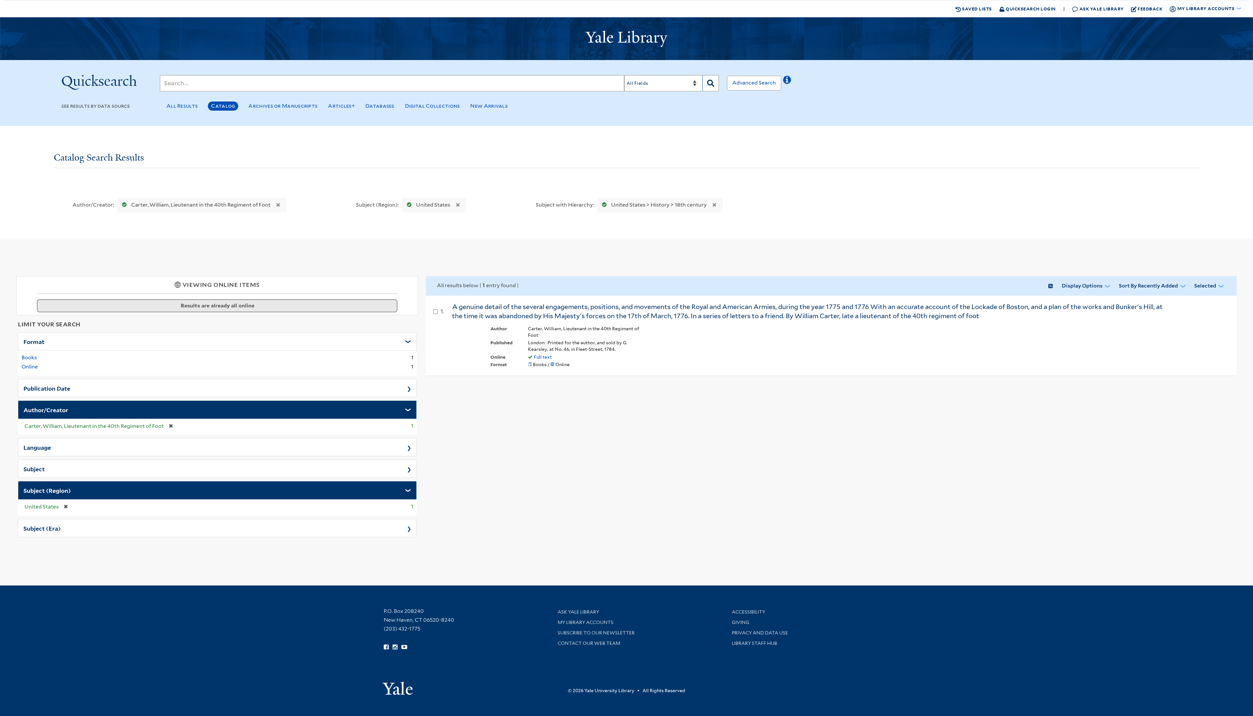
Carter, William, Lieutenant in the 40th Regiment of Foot (200, 205)
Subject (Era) (42, 528)
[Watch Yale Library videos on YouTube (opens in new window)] (404, 647)
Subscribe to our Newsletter (596, 632)
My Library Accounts (585, 622)
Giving (740, 622)
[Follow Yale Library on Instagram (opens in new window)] (395, 647)
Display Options (1082, 286)
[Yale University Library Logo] (626, 39)
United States (433, 205)
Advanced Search (754, 83)
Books (29, 357)
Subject (34, 469)
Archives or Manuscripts (282, 106)
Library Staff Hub (754, 643)
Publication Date (46, 388)
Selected (1205, 286)
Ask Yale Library (1101, 9)
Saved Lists (976, 9)
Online (30, 367)
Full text (543, 357)
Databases (379, 106)
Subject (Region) (47, 490)
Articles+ (341, 106)
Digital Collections (432, 106)
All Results (182, 106)
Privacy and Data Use (760, 632)
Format (33, 341)
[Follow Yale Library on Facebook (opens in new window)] (386, 647)
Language (37, 447)
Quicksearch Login (1030, 9)
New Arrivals (489, 106)
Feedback (1149, 9)
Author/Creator (45, 409)
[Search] (711, 83)
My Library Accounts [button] (1206, 8)
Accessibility (748, 612)
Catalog (223, 106)
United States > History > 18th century (659, 205)
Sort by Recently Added (1148, 286)
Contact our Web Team (589, 643)
